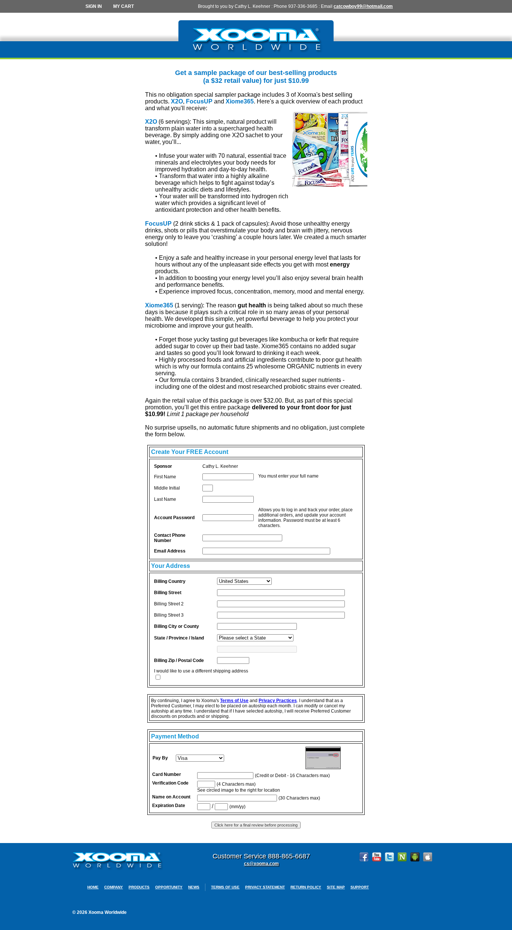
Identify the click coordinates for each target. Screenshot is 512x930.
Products (139, 887)
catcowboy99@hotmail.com (363, 6)
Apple (427, 856)
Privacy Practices (278, 700)
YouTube (376, 856)
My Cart (123, 6)
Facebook (363, 856)
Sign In (93, 6)
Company (113, 887)
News (193, 887)
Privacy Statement (265, 887)
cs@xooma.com (261, 863)
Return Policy (305, 887)
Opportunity (169, 887)
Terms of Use (234, 700)
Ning (402, 856)
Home (93, 887)
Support (359, 887)
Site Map (336, 887)
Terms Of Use (225, 887)
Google (414, 856)
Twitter (389, 856)
